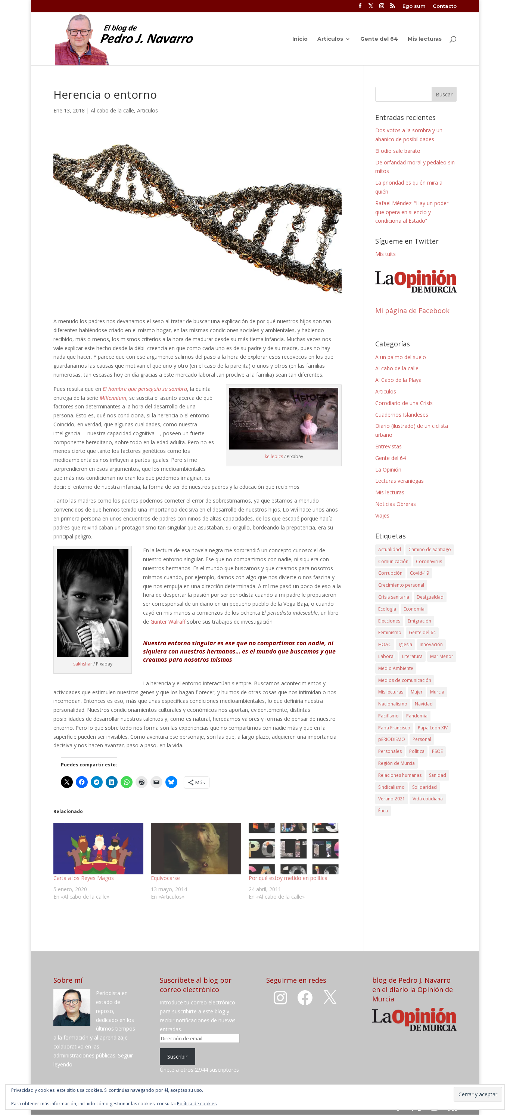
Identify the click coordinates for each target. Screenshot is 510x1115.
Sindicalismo (391, 787)
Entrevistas (388, 446)
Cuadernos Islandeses (401, 414)
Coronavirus (429, 561)
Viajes (382, 515)
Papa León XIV (433, 728)
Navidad (424, 704)
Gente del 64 (379, 39)
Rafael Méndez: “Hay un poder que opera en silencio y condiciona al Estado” (411, 212)
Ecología (387, 609)
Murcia (437, 692)
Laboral (386, 656)
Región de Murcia (396, 763)
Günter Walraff (168, 621)
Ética (383, 810)
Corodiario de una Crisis (404, 403)
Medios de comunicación (404, 680)
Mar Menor (441, 656)
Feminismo (389, 632)
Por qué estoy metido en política (288, 877)
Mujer (417, 692)
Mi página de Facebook (412, 310)
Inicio (300, 39)
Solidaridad (424, 787)
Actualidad (389, 549)
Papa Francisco (394, 728)
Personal (422, 739)
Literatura (412, 656)
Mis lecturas (425, 39)
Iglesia (405, 644)
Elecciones (389, 621)
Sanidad (437, 775)
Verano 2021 (391, 799)
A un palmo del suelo (400, 357)
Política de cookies (197, 1103)
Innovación (431, 644)
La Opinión (388, 469)
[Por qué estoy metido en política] (294, 848)
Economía (414, 609)
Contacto (445, 6)
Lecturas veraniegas (399, 480)
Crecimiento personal (401, 585)
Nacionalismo (392, 704)
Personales (390, 751)
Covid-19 (419, 573)
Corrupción (390, 573)
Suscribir (177, 1056)
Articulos (330, 39)
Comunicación (393, 561)
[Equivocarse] (196, 848)
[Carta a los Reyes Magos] (98, 848)
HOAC (384, 644)
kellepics (274, 456)
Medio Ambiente (395, 668)
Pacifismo (388, 716)
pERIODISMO (391, 739)
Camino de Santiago (429, 549)
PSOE (437, 751)
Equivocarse (165, 877)
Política (417, 751)
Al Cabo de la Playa (398, 379)
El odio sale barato (397, 150)
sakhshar (82, 664)
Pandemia (416, 716)
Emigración (419, 621)
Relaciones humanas (400, 775)
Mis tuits (385, 253)
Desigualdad (430, 597)
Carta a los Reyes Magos (83, 877)
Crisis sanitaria (393, 597)
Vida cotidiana (428, 799)
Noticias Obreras (395, 503)
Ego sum (414, 6)
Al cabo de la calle (112, 110)
